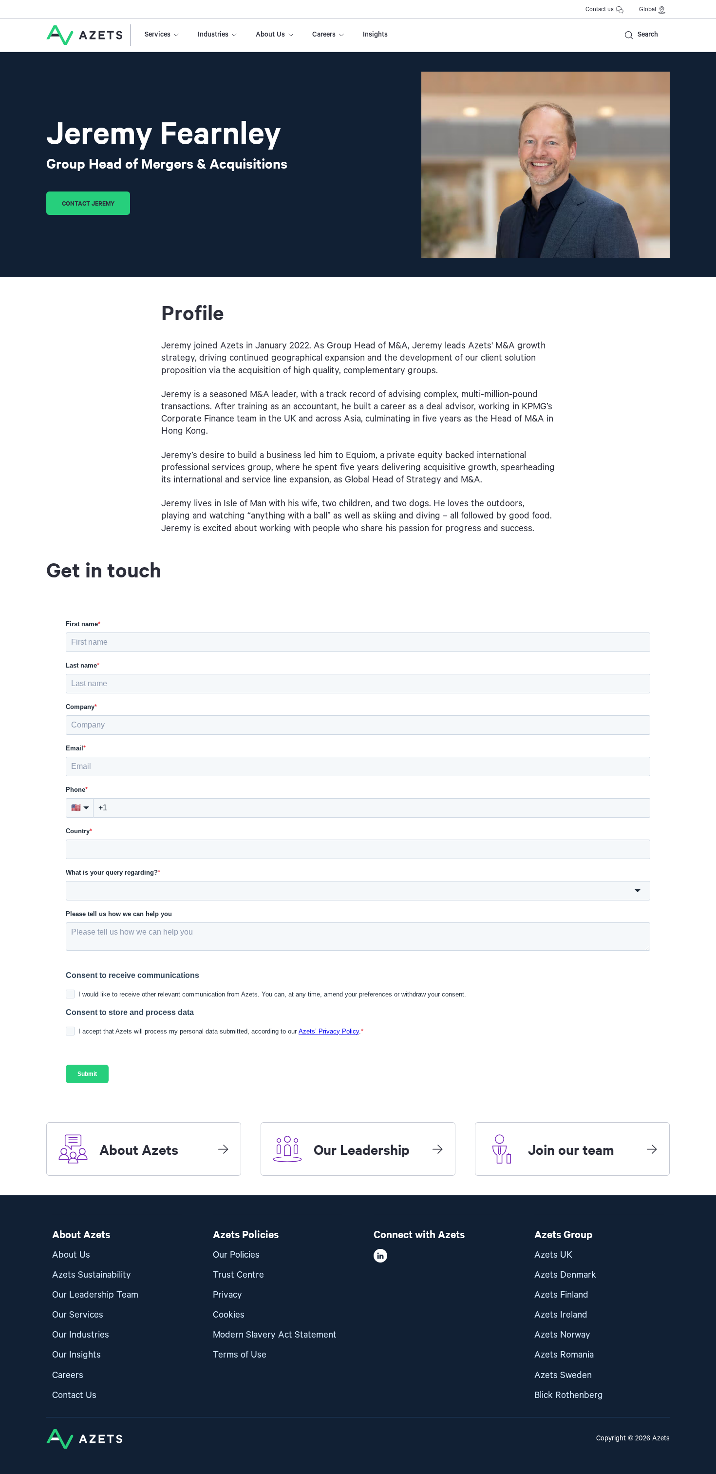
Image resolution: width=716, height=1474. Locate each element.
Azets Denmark (565, 1275)
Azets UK (553, 1255)
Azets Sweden (563, 1375)
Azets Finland (561, 1295)
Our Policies (236, 1255)
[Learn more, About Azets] (223, 1149)
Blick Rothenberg (568, 1395)
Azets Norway (562, 1335)
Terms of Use (239, 1355)
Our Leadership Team (95, 1295)
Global (647, 9)
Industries (213, 34)
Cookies (229, 1315)
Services (157, 34)
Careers (324, 34)
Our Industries (80, 1335)
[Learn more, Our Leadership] (437, 1149)
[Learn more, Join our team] (652, 1149)
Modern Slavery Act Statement (275, 1335)
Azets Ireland (560, 1315)
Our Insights (76, 1355)
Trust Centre (238, 1275)
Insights (375, 34)
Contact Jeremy (88, 203)
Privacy (227, 1295)
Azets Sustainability (91, 1275)
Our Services (77, 1315)
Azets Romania (564, 1355)
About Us (270, 34)
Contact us (599, 9)
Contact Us (74, 1395)
